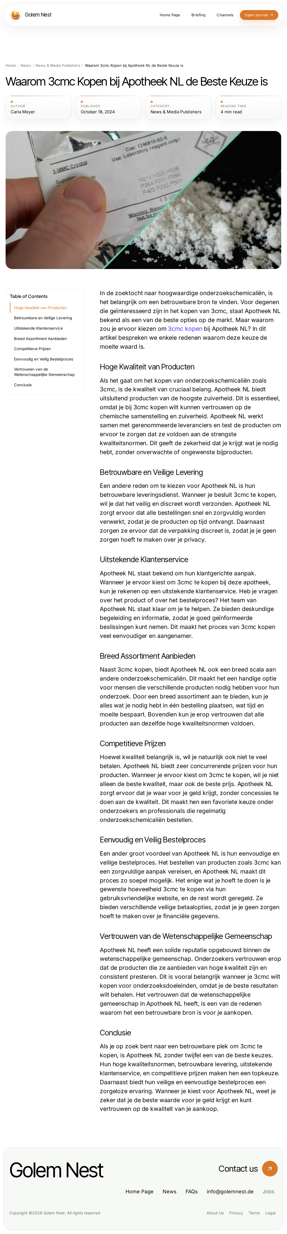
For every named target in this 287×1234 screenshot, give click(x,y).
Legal (270, 1212)
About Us (215, 1212)
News (26, 65)
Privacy (236, 1212)
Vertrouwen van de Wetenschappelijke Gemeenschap (44, 372)
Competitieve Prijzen (32, 348)
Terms (254, 1212)
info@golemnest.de (230, 1191)
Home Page (140, 1191)
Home (11, 65)
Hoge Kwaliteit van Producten (40, 307)
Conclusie (23, 385)
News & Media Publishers (58, 65)
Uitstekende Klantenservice (38, 328)
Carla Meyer (23, 111)
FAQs (192, 1191)
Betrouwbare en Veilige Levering (43, 318)
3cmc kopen (185, 328)
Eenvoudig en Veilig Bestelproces (43, 359)
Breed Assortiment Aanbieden (40, 338)
